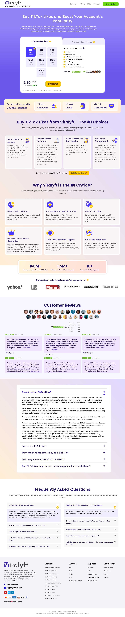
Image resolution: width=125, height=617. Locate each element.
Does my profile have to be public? (22, 531)
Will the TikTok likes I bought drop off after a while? (29, 546)
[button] (63, 391)
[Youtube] (5, 592)
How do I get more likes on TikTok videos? (43, 459)
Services (73, 4)
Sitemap (86, 613)
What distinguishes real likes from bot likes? (83, 530)
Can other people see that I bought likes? (82, 536)
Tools (83, 4)
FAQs (89, 4)
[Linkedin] (12, 592)
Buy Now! (53, 84)
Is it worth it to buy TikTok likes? (21, 505)
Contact (97, 4)
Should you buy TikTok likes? (36, 392)
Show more (27, 348)
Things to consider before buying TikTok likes (45, 452)
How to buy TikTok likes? (34, 446)
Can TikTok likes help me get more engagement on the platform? (56, 466)
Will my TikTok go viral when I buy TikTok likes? (84, 505)
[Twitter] (9, 592)
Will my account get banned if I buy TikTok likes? (28, 525)
